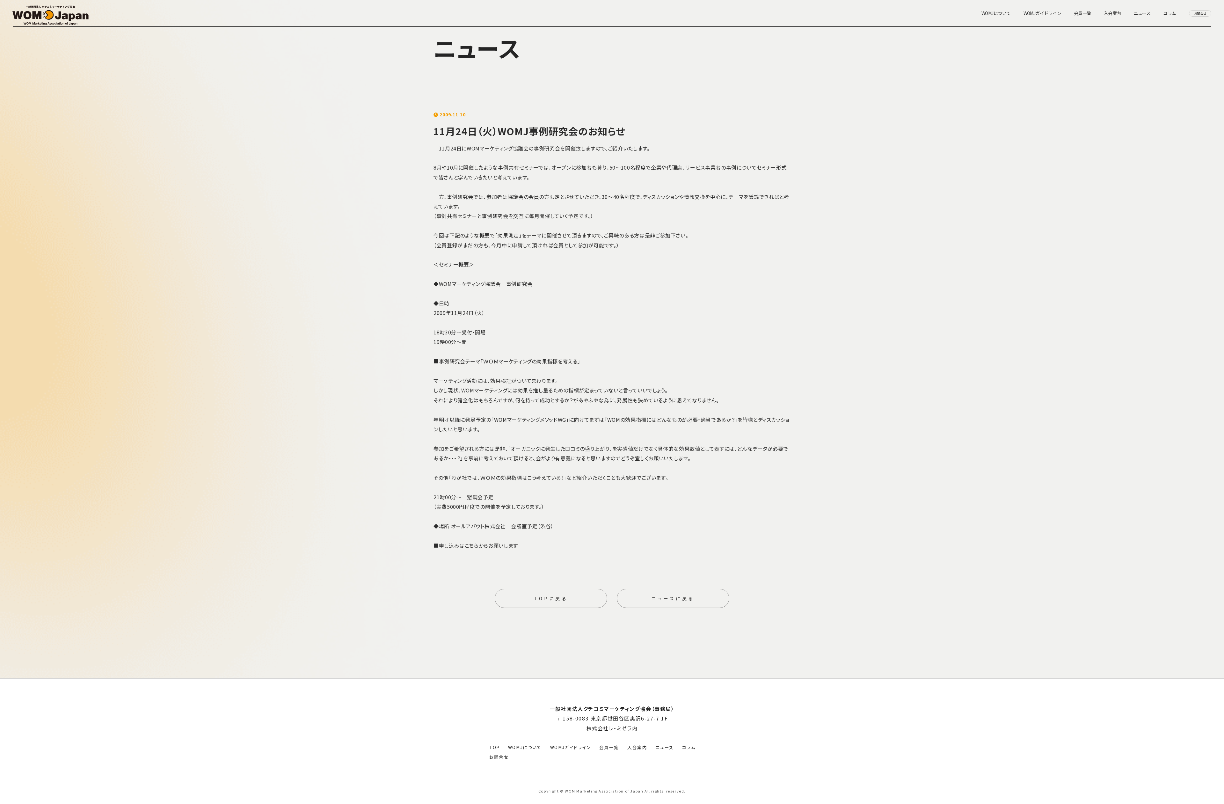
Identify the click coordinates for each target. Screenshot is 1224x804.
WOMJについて (525, 747)
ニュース (664, 747)
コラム (689, 747)
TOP (494, 747)
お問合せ (499, 757)
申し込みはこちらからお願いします (478, 545)
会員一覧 (609, 747)
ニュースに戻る (673, 598)
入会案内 (637, 747)
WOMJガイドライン (570, 747)
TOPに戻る (551, 598)
